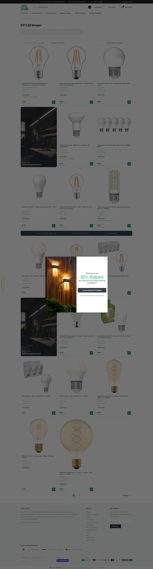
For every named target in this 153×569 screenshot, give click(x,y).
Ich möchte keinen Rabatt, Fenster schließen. (92, 295)
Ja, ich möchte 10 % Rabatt (92, 290)
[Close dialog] (105, 258)
